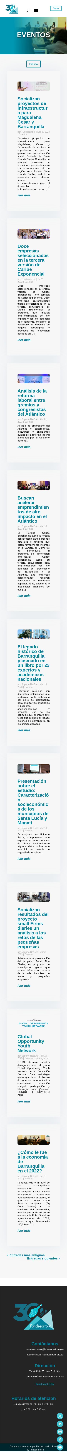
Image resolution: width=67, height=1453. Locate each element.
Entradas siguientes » (43, 1258)
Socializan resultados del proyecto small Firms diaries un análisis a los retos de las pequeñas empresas (33, 928)
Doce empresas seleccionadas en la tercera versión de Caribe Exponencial (33, 260)
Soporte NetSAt (29, 419)
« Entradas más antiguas (26, 1255)
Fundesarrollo (28, 131)
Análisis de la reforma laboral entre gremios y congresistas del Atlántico (32, 402)
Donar (56, 8)
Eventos (23, 134)
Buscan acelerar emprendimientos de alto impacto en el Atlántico (33, 509)
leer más (24, 195)
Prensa (33, 64)
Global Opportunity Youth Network (31, 1043)
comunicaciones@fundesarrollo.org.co (45, 1349)
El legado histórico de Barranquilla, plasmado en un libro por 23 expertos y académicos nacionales (33, 663)
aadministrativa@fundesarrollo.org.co (45, 1354)
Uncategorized (41, 1058)
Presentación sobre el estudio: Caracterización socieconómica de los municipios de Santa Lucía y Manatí (33, 801)
